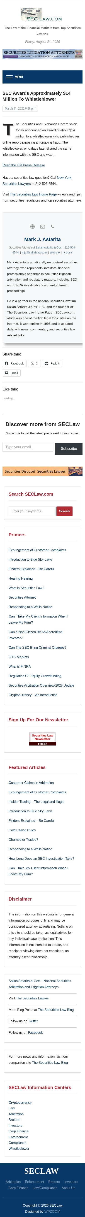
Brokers (14, 1120)
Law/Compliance (45, 1188)
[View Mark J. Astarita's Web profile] (32, 226)
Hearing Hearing (21, 578)
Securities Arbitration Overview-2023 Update (41, 685)
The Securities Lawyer (32, 998)
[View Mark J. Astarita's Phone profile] (52, 226)
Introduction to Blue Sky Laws (31, 559)
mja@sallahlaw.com (34, 252)
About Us (68, 1188)
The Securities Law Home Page (33, 194)
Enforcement (18, 1137)
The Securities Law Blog (56, 1010)
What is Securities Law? (26, 588)
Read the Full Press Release (23, 165)
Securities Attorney (22, 597)
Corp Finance (19, 1131)
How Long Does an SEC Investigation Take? (41, 858)
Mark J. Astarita (42, 239)
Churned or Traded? (23, 839)
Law (12, 1108)
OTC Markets (19, 657)
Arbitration (16, 1114)
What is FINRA (20, 666)
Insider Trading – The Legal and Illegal (36, 802)
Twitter (33, 1021)
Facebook (35, 1032)
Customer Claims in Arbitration (31, 783)
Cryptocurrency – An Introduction (33, 695)
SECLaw (41, 1170)
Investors (15, 1125)
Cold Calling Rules (22, 830)
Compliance (17, 1143)
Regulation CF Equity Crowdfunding (35, 676)
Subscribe (69, 449)
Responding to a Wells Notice (30, 607)
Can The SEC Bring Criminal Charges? (37, 647)
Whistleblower (19, 1148)
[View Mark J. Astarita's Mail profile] (42, 226)
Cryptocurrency (20, 1102)
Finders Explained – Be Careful (31, 569)
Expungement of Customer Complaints (37, 550)
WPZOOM (52, 1211)
